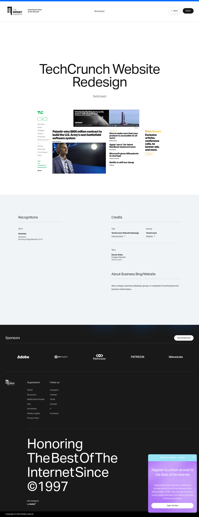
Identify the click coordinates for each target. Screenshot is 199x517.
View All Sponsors (184, 338)
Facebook (54, 413)
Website (149, 236)
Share (188, 11)
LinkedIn (53, 395)
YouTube (53, 404)
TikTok (52, 399)
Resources (31, 395)
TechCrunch (99, 96)
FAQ (29, 404)
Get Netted (32, 409)
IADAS (30, 390)
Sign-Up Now (172, 506)
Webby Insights (33, 413)
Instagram (54, 390)
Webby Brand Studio (35, 399)
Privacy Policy (33, 418)
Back (175, 11)
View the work (117, 236)
